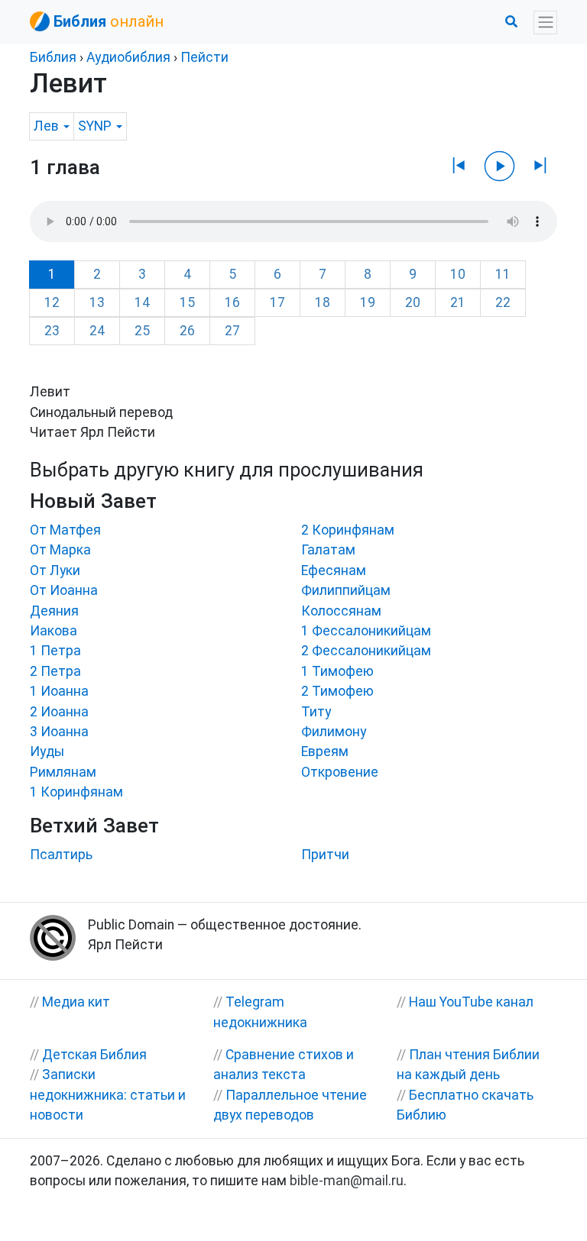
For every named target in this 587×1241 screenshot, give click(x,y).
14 (142, 302)
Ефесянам (333, 570)
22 (503, 302)
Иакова (53, 630)
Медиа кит (76, 1002)
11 (503, 274)
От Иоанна (64, 590)
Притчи (325, 854)
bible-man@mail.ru (347, 1180)
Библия (53, 57)
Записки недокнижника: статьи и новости (108, 1095)
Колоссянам (341, 611)
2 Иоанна (59, 711)
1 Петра (55, 650)
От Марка (60, 549)
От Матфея (65, 530)
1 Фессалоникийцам (366, 630)
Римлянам (63, 772)
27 (232, 330)
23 (52, 330)
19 (367, 302)
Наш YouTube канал (471, 1002)
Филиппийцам (346, 590)
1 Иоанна (59, 691)
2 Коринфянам (347, 530)
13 (97, 302)
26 (187, 330)
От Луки (55, 570)
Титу (316, 711)
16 (232, 302)
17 (277, 302)
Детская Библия (94, 1054)
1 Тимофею (337, 671)
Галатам (328, 549)
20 (412, 302)
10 (457, 274)
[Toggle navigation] (545, 22)
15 (187, 302)
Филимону (333, 731)
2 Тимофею (337, 691)
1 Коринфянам (76, 792)
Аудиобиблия (128, 57)
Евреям (325, 751)
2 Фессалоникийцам (366, 650)
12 (52, 302)
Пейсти (204, 57)
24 (97, 330)
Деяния (54, 611)
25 (142, 330)
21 (457, 302)
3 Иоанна (59, 731)
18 (322, 302)
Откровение (339, 772)
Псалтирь (61, 854)
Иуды (47, 751)
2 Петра (55, 671)
